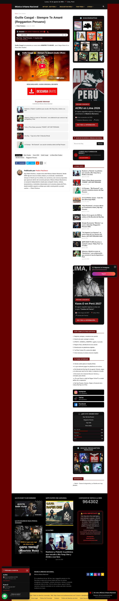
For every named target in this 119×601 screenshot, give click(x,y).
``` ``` (87, 99)
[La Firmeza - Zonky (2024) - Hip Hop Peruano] (88, 56)
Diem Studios (22, 13)
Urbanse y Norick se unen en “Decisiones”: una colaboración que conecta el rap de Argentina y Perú (92, 254)
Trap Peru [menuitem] (79, 6)
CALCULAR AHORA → (84, 157)
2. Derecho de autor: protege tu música (83, 339)
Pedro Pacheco (42, 171)
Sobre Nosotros (84, 598)
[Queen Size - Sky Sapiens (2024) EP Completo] (86, 36)
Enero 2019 (36, 155)
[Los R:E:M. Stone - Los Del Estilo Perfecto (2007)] (97, 457)
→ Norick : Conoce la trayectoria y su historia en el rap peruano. (87, 484)
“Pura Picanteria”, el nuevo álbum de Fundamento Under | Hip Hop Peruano (92, 207)
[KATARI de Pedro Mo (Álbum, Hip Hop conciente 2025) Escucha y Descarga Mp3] (98, 56)
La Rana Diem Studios (56, 155)
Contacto (56, 598)
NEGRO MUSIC (20, 157)
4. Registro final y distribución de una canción (85, 344)
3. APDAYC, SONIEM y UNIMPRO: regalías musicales (88, 342)
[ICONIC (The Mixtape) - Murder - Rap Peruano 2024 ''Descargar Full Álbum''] (96, 36)
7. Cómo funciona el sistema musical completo (85, 353)
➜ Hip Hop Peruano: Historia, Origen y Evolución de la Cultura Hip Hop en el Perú (87, 384)
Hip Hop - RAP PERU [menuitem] (49, 6)
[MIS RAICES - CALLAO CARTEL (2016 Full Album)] (92, 25)
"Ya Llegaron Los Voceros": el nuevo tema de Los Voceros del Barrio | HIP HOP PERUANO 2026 (92, 234)
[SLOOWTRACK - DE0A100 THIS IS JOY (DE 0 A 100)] (77, 56)
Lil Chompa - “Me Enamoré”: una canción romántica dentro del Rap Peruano (92, 190)
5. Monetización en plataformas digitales (84, 347)
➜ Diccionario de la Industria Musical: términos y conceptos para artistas (86, 374)
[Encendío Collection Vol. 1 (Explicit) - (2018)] (83, 468)
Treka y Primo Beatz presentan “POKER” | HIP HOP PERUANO (91, 181)
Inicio (16, 13)
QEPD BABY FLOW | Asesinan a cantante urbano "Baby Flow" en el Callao (92, 243)
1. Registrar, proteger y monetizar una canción (85, 336)
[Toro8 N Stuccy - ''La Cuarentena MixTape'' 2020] (102, 25)
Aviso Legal (34, 598)
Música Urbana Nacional (26, 7)
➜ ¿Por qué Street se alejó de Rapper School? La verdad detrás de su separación (88, 379)
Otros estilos (88, 425)
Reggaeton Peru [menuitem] (66, 6)
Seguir (104, 274)
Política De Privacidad (46, 598)
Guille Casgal (44, 155)
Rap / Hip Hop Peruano (88, 417)
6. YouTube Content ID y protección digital (84, 350)
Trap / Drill (88, 422)
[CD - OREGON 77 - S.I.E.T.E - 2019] (93, 468)
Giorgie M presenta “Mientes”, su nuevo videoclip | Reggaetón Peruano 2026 (92, 224)
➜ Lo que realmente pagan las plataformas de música (87, 366)
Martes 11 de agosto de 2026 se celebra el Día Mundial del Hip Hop (93, 216)
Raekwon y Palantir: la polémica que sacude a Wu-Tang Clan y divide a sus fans (92, 172)
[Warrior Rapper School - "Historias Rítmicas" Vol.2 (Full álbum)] (101, 46)
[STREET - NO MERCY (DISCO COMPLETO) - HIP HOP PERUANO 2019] (90, 46)
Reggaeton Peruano (31, 157)
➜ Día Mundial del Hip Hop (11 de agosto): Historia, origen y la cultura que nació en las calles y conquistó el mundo (88, 370)
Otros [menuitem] (89, 6)
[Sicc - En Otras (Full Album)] (76, 36)
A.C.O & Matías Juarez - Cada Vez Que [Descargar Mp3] (92, 198)
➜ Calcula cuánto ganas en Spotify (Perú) (84, 363)
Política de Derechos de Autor (69, 598)
